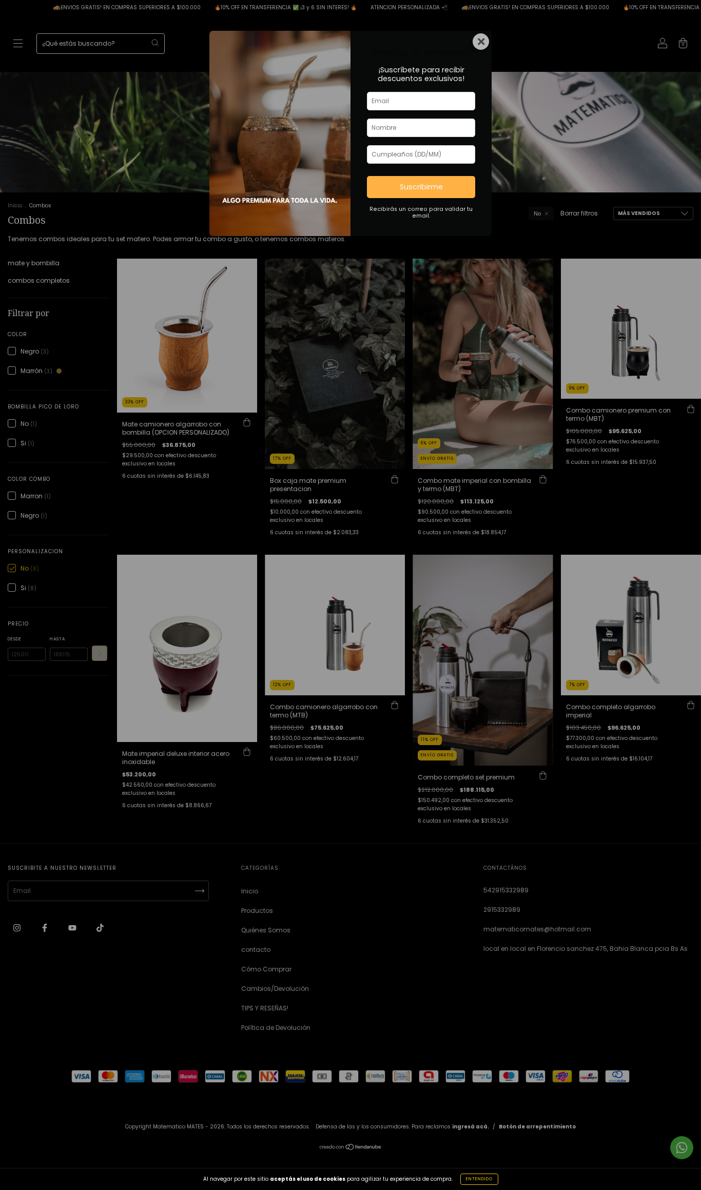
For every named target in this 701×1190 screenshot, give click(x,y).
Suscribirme (421, 187)
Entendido (479, 1179)
